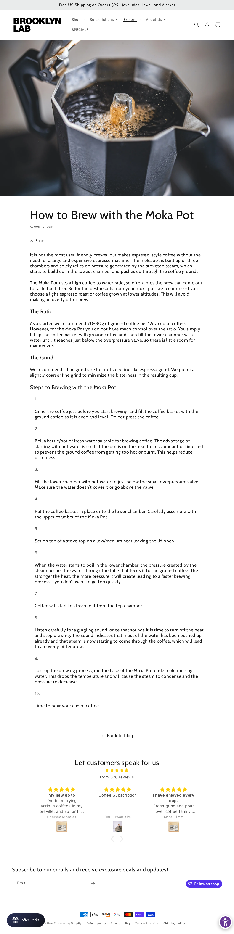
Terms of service (147, 923)
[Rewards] (26, 920)
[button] (78, 20)
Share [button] (40, 241)
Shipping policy (174, 923)
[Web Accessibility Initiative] (225, 922)
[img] (117, 770)
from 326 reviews (117, 777)
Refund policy (96, 923)
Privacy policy (120, 923)
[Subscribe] (93, 883)
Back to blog (120, 735)
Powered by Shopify (68, 923)
